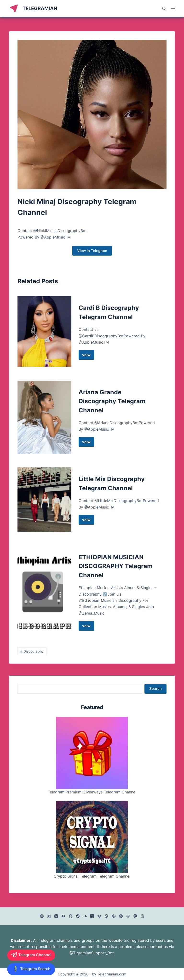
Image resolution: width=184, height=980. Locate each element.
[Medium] (49, 916)
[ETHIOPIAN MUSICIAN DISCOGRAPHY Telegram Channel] (44, 592)
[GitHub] (70, 916)
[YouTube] (56, 916)
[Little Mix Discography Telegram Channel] (44, 499)
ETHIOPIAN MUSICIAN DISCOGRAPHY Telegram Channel (116, 566)
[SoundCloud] (85, 916)
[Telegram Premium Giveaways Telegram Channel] (92, 753)
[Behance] (42, 916)
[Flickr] (63, 916)
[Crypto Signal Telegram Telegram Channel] (92, 837)
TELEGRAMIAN (40, 8)
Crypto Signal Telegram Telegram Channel (92, 876)
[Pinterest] (78, 916)
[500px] (142, 916)
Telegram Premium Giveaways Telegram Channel (92, 792)
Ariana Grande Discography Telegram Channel (112, 401)
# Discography (32, 651)
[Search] (164, 8)
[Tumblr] (92, 916)
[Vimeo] (99, 916)
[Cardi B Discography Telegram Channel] (44, 331)
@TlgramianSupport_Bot (91, 952)
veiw (88, 356)
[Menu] (173, 8)
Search (155, 688)
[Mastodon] (135, 916)
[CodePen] (113, 916)
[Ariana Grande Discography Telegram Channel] (44, 417)
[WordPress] (106, 916)
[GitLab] (128, 916)
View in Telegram (92, 250)
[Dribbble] (121, 916)
